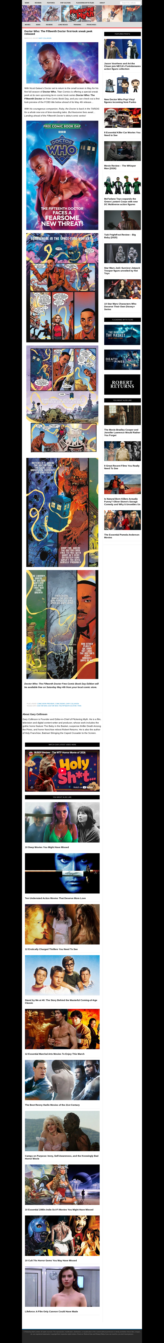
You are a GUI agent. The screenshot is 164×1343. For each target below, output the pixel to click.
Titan (79, 706)
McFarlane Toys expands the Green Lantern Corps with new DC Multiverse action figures (121, 202)
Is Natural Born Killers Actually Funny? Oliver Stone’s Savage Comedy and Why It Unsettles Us (122, 502)
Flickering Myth (82, 13)
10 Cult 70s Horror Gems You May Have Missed (51, 1260)
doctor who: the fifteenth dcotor (62, 706)
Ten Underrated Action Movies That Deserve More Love (55, 898)
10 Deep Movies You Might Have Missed (47, 847)
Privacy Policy (100, 1334)
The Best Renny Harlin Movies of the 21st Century (52, 1105)
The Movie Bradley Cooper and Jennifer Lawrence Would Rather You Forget (122, 433)
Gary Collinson (72, 704)
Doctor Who (42, 706)
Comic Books (60, 704)
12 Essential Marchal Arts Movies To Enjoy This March (55, 1054)
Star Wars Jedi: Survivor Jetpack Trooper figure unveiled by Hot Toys (122, 271)
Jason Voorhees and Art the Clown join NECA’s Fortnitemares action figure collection (122, 66)
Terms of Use (88, 1334)
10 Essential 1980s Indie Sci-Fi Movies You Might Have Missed (59, 1209)
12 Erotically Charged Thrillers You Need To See (51, 949)
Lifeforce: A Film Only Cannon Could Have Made (51, 1311)
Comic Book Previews (45, 704)
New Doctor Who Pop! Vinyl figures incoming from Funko (120, 100)
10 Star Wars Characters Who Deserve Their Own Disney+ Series (120, 307)
